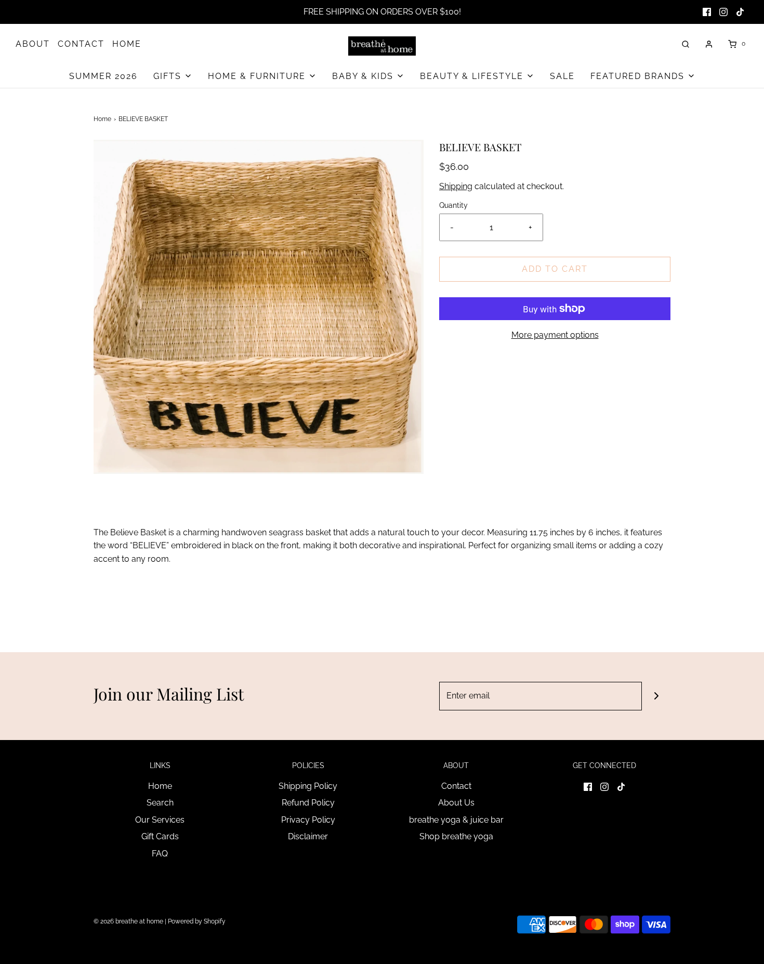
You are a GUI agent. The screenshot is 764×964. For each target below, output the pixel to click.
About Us (456, 803)
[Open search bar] (685, 43)
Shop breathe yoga (456, 836)
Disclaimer (308, 836)
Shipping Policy (308, 786)
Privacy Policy (308, 820)
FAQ (160, 854)
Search (160, 803)
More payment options (555, 335)
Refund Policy (308, 803)
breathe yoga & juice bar (456, 820)
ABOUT (33, 44)
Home (102, 119)
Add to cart (555, 269)
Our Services (160, 820)
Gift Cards (160, 836)
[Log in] (709, 44)
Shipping (455, 186)
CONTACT (81, 44)
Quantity (453, 205)
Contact (456, 786)
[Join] (656, 696)
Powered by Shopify (197, 921)
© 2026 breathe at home (129, 921)
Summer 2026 (103, 76)
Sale (562, 76)
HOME (126, 44)
